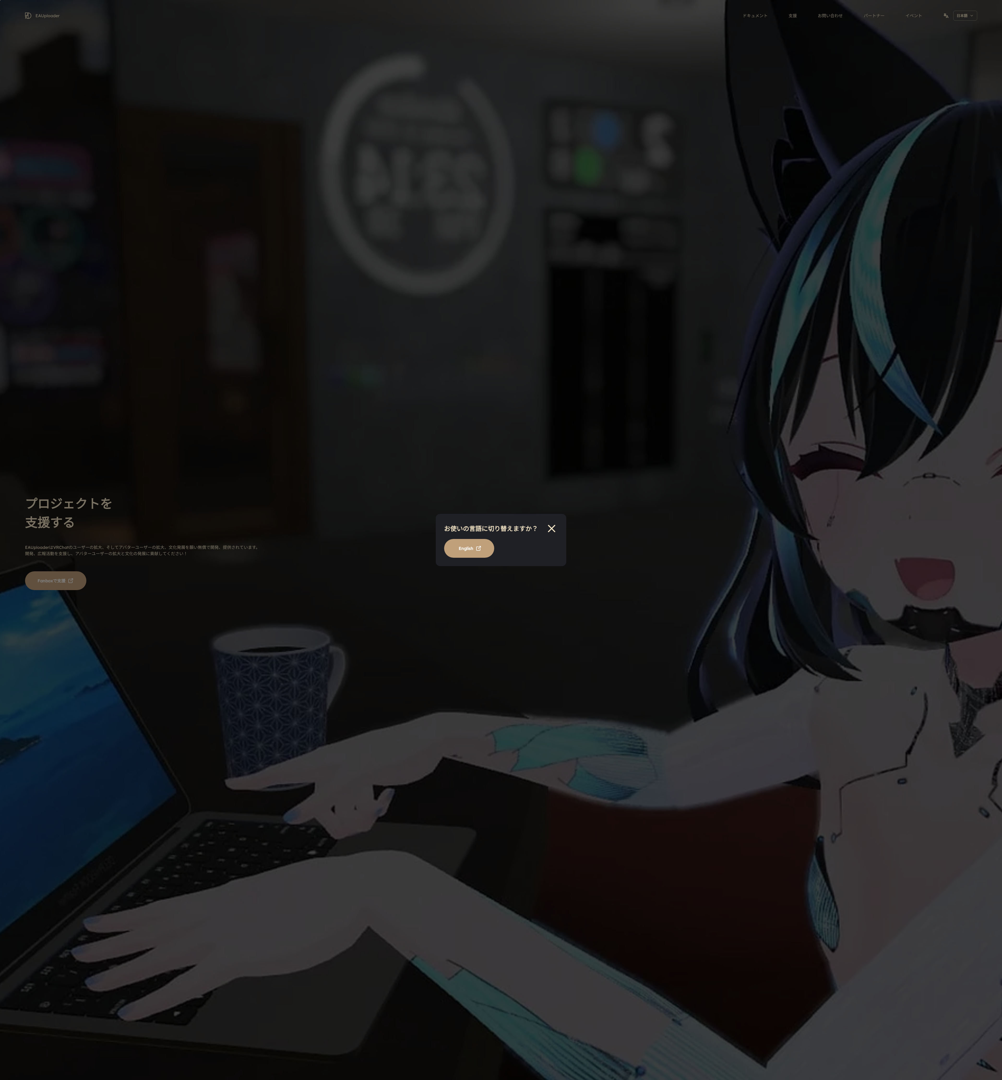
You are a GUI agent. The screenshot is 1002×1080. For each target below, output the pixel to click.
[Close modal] (551, 528)
